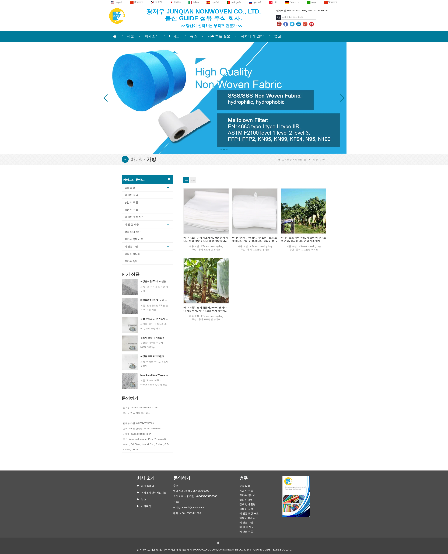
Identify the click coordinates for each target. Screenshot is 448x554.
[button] (221, 149)
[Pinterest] (312, 24)
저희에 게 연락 (252, 36)
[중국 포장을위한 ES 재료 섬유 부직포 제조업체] (130, 287)
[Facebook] (286, 24)
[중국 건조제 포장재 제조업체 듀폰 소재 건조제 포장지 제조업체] (130, 343)
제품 (130, 36)
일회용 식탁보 (132, 253)
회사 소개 (146, 478)
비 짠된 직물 (131, 195)
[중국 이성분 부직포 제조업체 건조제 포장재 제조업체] (130, 362)
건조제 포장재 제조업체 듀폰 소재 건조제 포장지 (154, 337)
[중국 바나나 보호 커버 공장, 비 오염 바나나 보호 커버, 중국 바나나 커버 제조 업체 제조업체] (303, 211)
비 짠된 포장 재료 (134, 217)
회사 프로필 (147, 485)
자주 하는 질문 (219, 36)
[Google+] (305, 24)
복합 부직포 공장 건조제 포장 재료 (154, 319)
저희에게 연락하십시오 (153, 492)
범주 (289, 159)
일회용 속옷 (130, 261)
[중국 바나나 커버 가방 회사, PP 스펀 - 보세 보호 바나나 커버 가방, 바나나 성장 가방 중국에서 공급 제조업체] (254, 211)
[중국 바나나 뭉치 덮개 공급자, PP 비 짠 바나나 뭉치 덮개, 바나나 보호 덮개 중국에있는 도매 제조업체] (206, 280)
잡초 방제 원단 (132, 231)
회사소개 (152, 36)
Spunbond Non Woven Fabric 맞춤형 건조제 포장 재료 (154, 375)
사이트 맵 (146, 506)
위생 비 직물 (131, 209)
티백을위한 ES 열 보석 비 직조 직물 (154, 300)
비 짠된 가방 (301, 159)
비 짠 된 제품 (131, 224)
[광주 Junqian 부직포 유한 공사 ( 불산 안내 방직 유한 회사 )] (117, 15)
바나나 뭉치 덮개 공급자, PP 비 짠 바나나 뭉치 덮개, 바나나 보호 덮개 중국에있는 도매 (205, 309)
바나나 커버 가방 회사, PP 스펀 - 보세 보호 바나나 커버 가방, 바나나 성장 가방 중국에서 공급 (254, 239)
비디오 (174, 36)
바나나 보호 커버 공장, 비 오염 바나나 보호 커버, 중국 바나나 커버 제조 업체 (303, 239)
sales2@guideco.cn (193, 507)
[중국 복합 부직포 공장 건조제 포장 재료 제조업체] (130, 324)
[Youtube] (279, 24)
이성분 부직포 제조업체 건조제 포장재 (154, 356)
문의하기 (182, 478)
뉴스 (193, 36)
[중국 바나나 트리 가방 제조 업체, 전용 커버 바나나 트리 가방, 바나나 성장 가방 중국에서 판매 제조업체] (206, 211)
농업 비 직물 (131, 202)
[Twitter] (292, 24)
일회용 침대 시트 (133, 239)
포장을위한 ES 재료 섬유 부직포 (154, 281)
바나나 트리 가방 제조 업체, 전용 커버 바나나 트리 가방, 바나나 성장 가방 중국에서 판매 (205, 239)
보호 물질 (129, 187)
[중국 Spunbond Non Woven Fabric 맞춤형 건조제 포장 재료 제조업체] (130, 380)
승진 (277, 36)
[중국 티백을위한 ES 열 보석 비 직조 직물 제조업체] (130, 305)
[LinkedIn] (299, 24)
